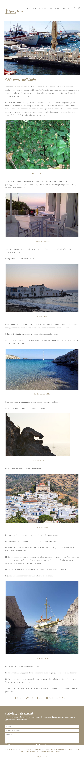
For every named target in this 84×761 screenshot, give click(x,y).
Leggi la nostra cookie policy (52, 751)
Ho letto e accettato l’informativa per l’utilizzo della (34, 745)
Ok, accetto (42, 757)
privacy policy (54, 745)
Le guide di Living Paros (42, 9)
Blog (57, 9)
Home (27, 9)
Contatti (65, 9)
